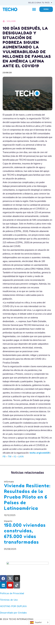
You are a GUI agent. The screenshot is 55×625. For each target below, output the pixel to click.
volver (11, 21)
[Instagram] (16, 578)
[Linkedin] (3, 585)
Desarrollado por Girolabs (13, 612)
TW (9, 456)
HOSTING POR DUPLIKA (13, 606)
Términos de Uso (9, 600)
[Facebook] (3, 578)
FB (4, 456)
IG (15, 456)
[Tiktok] (16, 585)
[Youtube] (10, 585)
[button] (34, 9)
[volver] (4, 21)
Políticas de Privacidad (12, 593)
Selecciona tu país (39, 3)
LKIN (20, 456)
